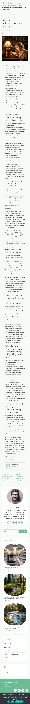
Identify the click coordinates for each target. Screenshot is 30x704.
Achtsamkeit (7, 644)
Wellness (6, 657)
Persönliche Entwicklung (11, 654)
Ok (9, 701)
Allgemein (7, 647)
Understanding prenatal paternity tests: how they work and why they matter (14, 597)
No (12, 701)
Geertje (13, 467)
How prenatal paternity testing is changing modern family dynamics (14, 627)
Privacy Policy (19, 701)
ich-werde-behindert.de (11, 3)
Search (23, 531)
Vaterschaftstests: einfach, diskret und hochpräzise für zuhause (13, 568)
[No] (28, 698)
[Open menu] (27, 12)
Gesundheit (7, 651)
